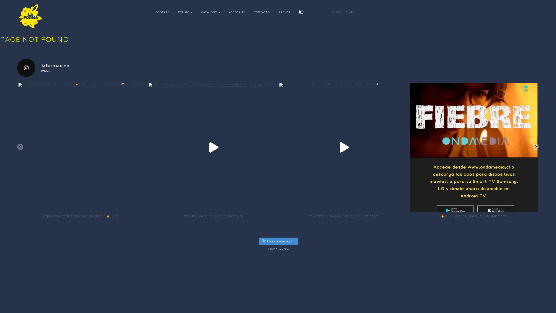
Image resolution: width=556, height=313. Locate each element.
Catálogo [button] (209, 12)
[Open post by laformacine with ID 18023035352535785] (82, 147)
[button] (20, 147)
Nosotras (161, 12)
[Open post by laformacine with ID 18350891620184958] (343, 147)
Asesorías (237, 12)
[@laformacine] (301, 12)
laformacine (81, 88)
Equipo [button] (184, 12)
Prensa (284, 12)
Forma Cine (39, 16)
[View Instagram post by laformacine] (142, 206)
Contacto (262, 12)
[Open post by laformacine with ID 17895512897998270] (213, 147)
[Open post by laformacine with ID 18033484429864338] (474, 147)
